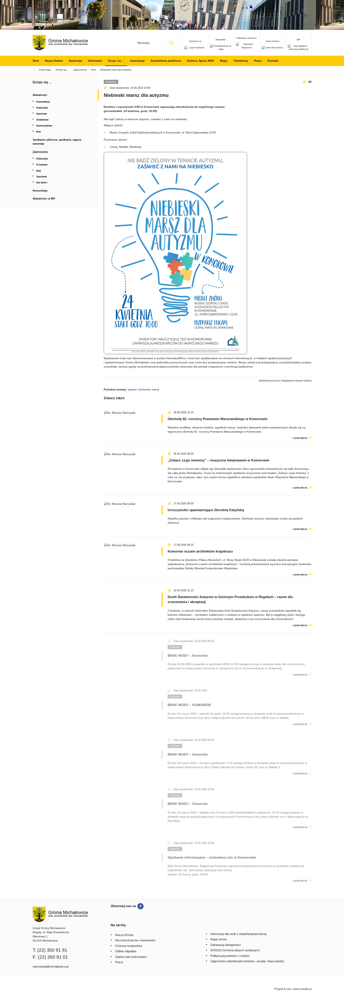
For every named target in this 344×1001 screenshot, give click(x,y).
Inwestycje (137, 60)
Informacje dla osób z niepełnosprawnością (238, 934)
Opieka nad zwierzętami (131, 956)
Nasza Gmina (54, 60)
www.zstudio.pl (302, 988)
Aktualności (40, 94)
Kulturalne (42, 107)
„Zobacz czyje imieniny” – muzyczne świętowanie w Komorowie (218, 460)
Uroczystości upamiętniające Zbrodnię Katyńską (206, 510)
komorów (144, 389)
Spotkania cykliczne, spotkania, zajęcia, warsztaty (57, 141)
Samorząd (75, 60)
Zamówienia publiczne (166, 60)
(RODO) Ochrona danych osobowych (235, 950)
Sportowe (41, 113)
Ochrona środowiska (128, 945)
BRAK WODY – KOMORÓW (189, 705)
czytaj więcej (300, 438)
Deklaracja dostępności (225, 945)
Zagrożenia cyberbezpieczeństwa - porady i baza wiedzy (247, 961)
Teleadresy (240, 60)
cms (288, 988)
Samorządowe (44, 125)
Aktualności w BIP (44, 198)
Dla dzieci (41, 182)
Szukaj (171, 43)
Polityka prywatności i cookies (230, 955)
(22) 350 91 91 (52, 950)
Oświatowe (42, 119)
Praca (258, 60)
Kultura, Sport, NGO (200, 60)
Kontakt (273, 60)
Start (36, 60)
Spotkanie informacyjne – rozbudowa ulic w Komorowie (212, 857)
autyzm (132, 389)
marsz (155, 389)
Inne (38, 131)
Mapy (223, 60)
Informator (95, 60)
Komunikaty (43, 101)
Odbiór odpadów (125, 951)
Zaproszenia (40, 151)
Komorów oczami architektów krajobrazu (200, 551)
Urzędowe (42, 164)
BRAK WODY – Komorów (188, 656)
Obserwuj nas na (123, 906)
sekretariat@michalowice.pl (50, 966)
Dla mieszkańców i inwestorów (135, 940)
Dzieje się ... (116, 60)
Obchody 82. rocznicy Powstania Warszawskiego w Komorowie (217, 419)
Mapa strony (218, 939)
